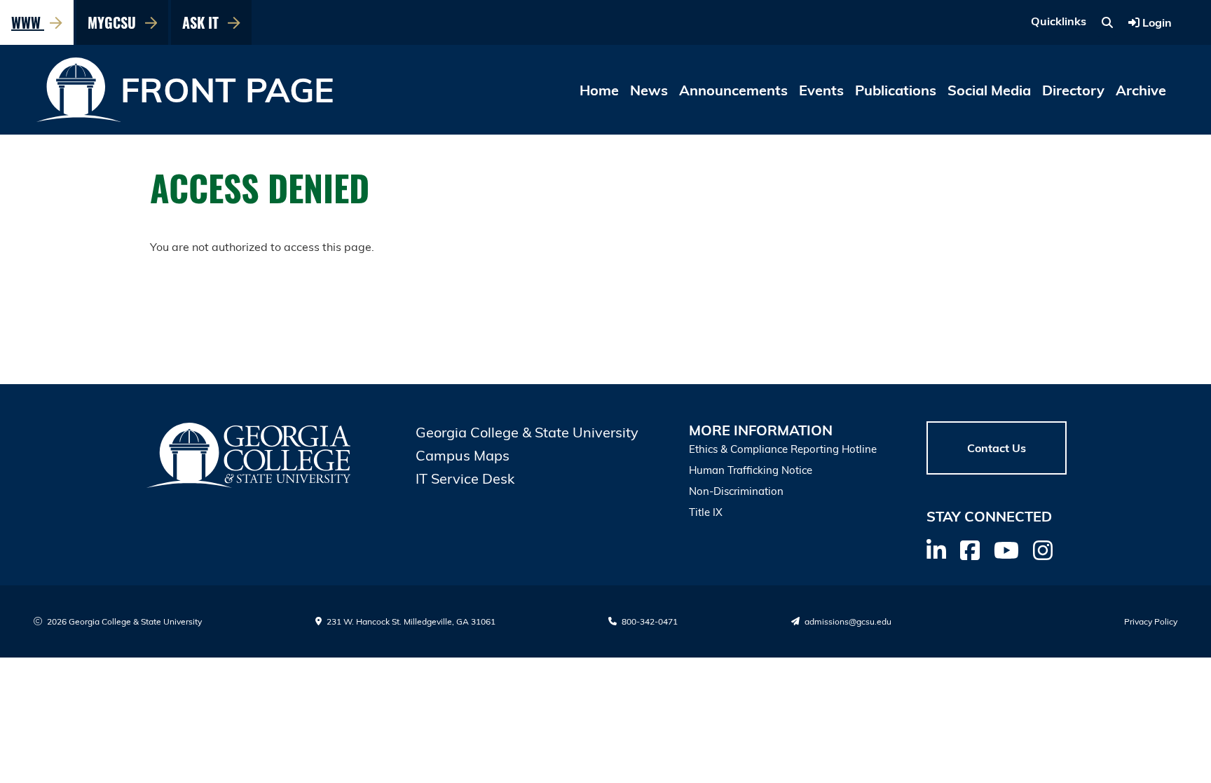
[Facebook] (970, 550)
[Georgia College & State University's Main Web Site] (249, 455)
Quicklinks (1058, 21)
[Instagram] (1043, 550)
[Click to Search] (1107, 22)
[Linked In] (936, 550)
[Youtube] (1006, 550)
